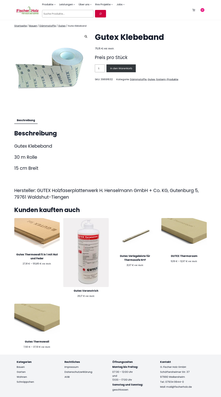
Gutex (62, 26)
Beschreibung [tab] (26, 120)
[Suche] (100, 13)
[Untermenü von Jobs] (124, 4)
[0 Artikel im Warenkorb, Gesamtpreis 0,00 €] (194, 10)
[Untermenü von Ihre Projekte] (112, 4)
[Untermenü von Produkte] (55, 4)
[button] (86, 36)
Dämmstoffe (47, 26)
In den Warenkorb (121, 68)
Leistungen (66, 4)
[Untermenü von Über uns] (91, 4)
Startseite (20, 26)
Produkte (47, 4)
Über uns (84, 4)
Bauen (33, 26)
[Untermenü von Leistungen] (74, 4)
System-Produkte (167, 79)
